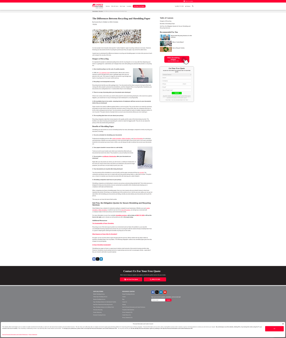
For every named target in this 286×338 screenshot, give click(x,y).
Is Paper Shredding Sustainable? (101, 244)
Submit (177, 93)
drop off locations (125, 210)
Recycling (101, 11)
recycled (141, 172)
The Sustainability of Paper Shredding (103, 223)
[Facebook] (94, 259)
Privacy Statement (33, 334)
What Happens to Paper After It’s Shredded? (104, 234)
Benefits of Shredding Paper (167, 23)
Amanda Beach (98, 22)
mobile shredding (116, 138)
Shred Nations (95, 11)
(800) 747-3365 (140, 215)
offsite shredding (126, 138)
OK (274, 328)
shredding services (121, 215)
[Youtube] (165, 292)
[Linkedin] (101, 259)
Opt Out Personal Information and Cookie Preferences (15, 334)
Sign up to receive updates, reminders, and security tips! (166, 297)
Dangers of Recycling (165, 21)
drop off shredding (138, 138)
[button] (283, 324)
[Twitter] (97, 259)
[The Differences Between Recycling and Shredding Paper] (116, 46)
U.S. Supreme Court (104, 72)
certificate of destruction (109, 156)
